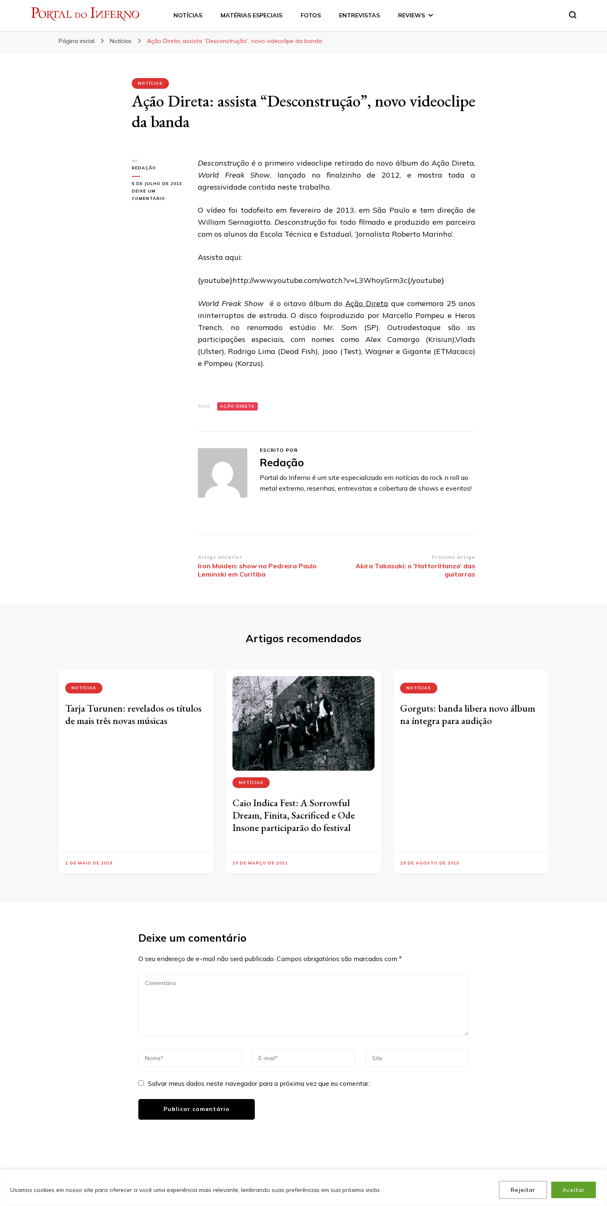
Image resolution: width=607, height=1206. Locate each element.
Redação (144, 168)
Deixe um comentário (158, 195)
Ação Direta (366, 303)
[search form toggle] (572, 15)
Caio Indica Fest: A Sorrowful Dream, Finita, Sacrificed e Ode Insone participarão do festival (293, 815)
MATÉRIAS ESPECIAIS (251, 15)
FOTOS (311, 15)
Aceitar (573, 1190)
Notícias (150, 83)
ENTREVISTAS (359, 15)
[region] (303, 1187)
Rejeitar (523, 1190)
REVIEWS (411, 15)
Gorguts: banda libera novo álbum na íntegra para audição (467, 714)
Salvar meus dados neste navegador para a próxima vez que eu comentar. (259, 1083)
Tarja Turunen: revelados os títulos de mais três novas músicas (133, 714)
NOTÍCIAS (187, 15)
